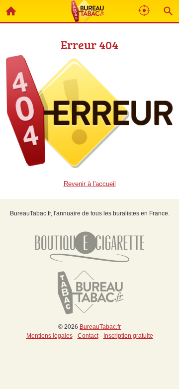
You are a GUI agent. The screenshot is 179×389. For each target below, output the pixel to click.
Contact (88, 335)
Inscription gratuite (128, 335)
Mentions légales (49, 335)
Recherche (168, 11)
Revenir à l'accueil (90, 184)
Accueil (11, 11)
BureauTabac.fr (100, 326)
